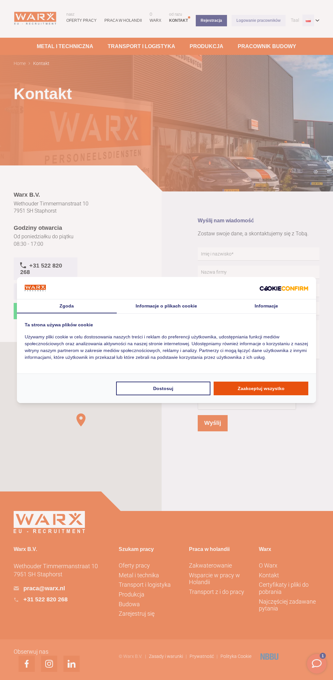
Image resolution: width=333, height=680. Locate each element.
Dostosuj (163, 388)
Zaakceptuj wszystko (261, 388)
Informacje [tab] (266, 305)
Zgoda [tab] (67, 305)
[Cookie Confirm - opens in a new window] (284, 288)
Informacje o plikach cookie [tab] (166, 305)
